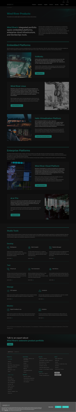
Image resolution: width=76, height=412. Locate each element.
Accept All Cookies (65, 406)
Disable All (58, 406)
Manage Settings (51, 406)
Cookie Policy (6, 410)
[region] (38, 407)
